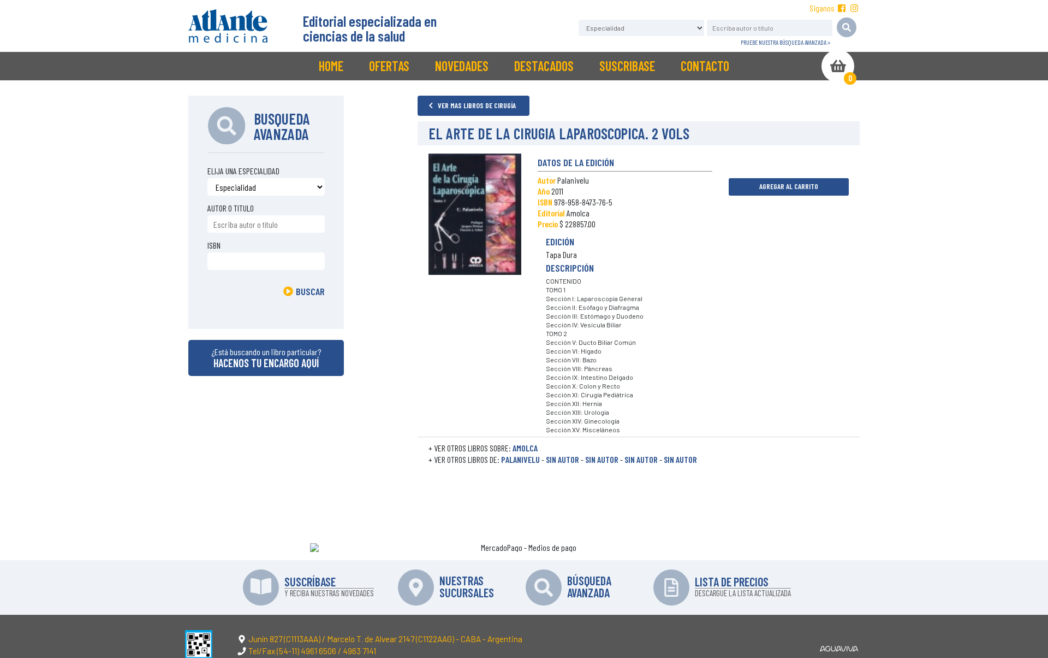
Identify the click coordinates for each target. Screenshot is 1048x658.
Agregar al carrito (788, 186)
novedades (462, 66)
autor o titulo (230, 208)
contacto (705, 66)
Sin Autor (562, 459)
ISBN (214, 245)
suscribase (627, 66)
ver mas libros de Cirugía (476, 105)
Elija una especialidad (243, 171)
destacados (544, 66)
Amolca (525, 448)
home (331, 66)
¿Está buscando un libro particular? (266, 357)
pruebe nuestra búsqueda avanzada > (785, 42)
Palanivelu (520, 459)
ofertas (389, 66)
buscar (310, 291)
